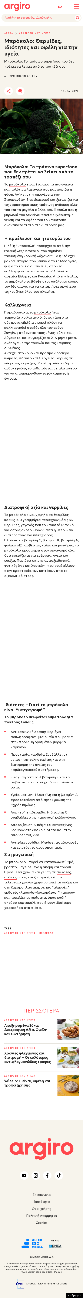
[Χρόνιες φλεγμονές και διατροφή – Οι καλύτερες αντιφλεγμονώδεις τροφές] (68, 1057)
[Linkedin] (44, 91)
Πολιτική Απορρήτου (41, 1216)
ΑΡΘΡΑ (8, 33)
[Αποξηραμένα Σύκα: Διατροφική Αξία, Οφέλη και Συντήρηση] (68, 1029)
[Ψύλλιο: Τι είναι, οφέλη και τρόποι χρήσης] (68, 1085)
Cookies (41, 1223)
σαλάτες (64, 872)
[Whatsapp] (56, 91)
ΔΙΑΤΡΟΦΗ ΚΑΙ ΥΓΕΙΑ (35, 33)
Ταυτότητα (41, 1202)
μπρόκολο (17, 184)
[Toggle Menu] (76, 6)
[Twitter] (33, 91)
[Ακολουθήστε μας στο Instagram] (35, 1175)
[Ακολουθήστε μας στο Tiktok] (58, 1175)
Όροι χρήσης (41, 1209)
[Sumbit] (78, 18)
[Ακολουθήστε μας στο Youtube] (24, 1175)
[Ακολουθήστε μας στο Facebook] (47, 1175)
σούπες (10, 877)
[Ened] (55, 1245)
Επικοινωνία (42, 1195)
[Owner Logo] (32, 1243)
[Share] (8, 91)
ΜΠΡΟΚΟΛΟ (46, 933)
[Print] (20, 91)
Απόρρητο (74, 1295)
